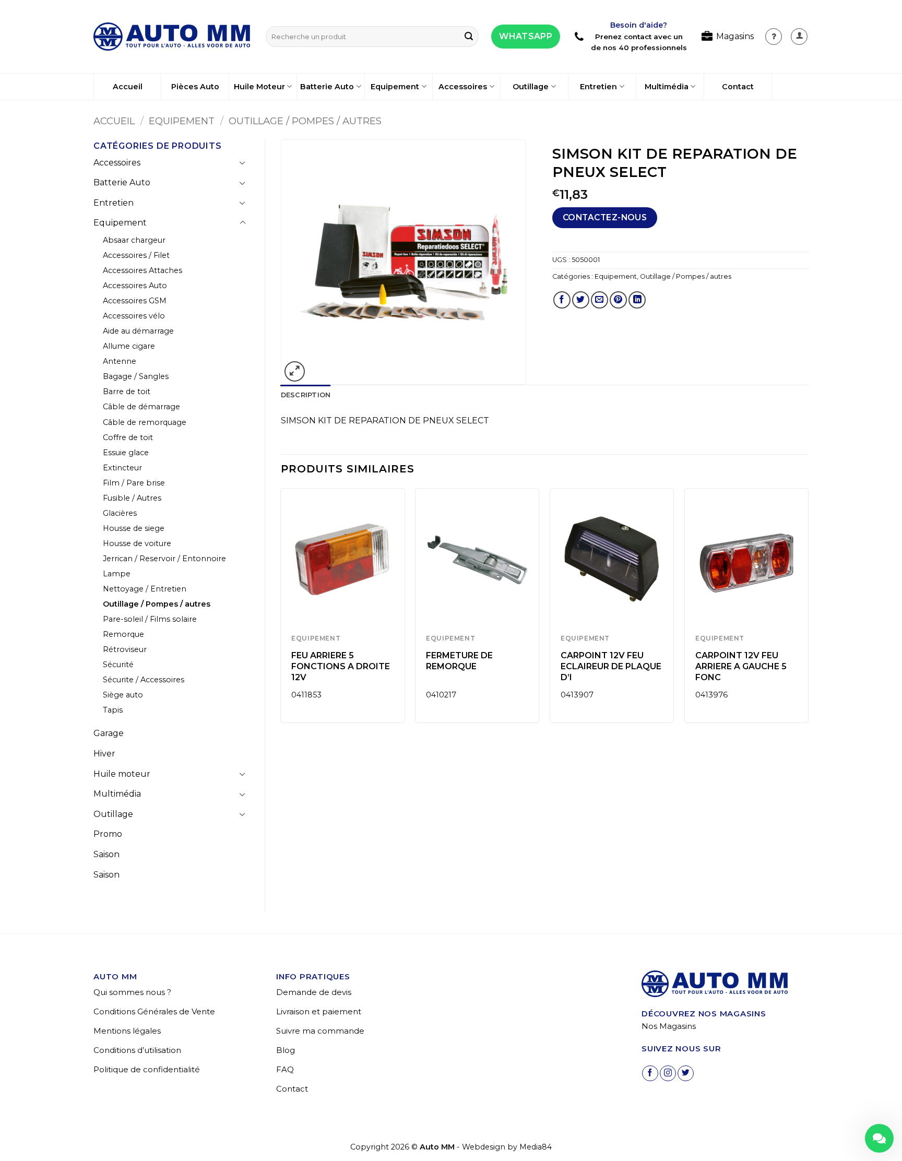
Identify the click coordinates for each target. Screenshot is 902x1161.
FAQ (285, 1069)
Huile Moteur (259, 86)
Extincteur (122, 467)
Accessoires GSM (135, 300)
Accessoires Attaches (142, 270)
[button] (799, 36)
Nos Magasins (669, 1026)
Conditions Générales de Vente (154, 1011)
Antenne (119, 361)
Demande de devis (313, 992)
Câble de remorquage (144, 422)
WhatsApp (525, 36)
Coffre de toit (128, 437)
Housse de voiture (137, 543)
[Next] (808, 609)
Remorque (123, 634)
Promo (107, 834)
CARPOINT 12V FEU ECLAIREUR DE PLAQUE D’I (611, 666)
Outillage (531, 86)
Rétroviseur (125, 649)
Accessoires (462, 86)
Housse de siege (133, 528)
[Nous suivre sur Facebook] (650, 1073)
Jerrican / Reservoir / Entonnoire (164, 558)
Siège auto (123, 695)
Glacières (120, 513)
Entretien (598, 86)
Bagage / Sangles (136, 376)
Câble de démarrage (141, 406)
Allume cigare (129, 346)
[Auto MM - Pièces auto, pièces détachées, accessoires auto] (171, 36)
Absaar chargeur (134, 240)
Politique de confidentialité (146, 1069)
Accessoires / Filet (136, 255)
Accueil (128, 86)
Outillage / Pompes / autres (305, 121)
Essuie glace (126, 452)
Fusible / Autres (132, 498)
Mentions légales (127, 1031)
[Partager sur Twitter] (580, 300)
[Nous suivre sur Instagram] (668, 1073)
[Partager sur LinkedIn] (637, 300)
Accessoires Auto (135, 285)
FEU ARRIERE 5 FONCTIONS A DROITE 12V (340, 666)
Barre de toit (126, 391)
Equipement (395, 86)
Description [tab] (306, 395)
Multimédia (667, 86)
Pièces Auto (195, 86)
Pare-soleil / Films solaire (150, 619)
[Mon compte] (773, 36)
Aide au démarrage (138, 331)
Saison (106, 854)
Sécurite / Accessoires (143, 679)
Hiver (104, 754)
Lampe (116, 573)
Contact (738, 86)
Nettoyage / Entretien (144, 589)
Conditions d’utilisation (137, 1050)
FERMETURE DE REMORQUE (459, 660)
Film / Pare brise (134, 483)
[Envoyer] (469, 36)
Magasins (735, 36)
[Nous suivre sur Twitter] (686, 1073)
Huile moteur (121, 774)
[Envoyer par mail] (599, 300)
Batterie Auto (327, 86)
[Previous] (281, 609)
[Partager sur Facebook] (562, 300)
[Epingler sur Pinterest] (618, 300)
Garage (108, 733)
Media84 (535, 1147)
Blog (285, 1050)
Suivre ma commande (320, 1031)
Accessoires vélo (134, 316)
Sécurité (118, 664)
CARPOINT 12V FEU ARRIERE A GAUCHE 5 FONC (741, 666)
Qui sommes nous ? (132, 992)
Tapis (113, 710)
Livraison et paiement (318, 1011)
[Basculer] (242, 162)
